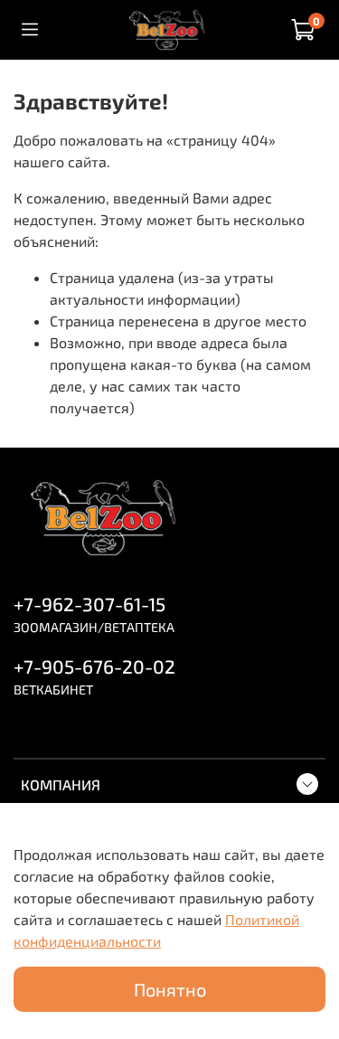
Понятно (170, 989)
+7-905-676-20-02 (94, 666)
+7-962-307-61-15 (89, 603)
